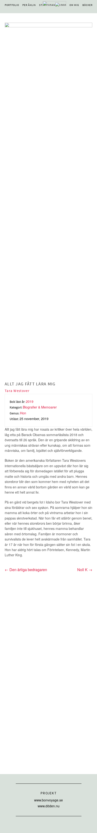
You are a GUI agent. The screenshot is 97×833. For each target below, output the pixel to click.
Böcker (87, 5)
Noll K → (84, 569)
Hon (23, 413)
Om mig (74, 5)
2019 (29, 401)
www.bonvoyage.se (48, 800)
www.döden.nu (49, 806)
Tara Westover (17, 391)
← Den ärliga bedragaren (26, 569)
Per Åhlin (29, 5)
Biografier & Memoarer (40, 407)
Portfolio (12, 5)
